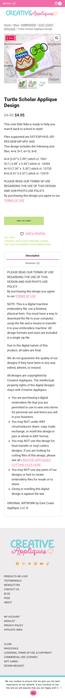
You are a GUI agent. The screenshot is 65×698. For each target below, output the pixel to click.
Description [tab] (32, 255)
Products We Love (16, 576)
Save (11, 38)
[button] (57, 38)
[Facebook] (17, 564)
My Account (12, 616)
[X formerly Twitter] (29, 564)
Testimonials (13, 580)
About (8, 602)
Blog (7, 593)
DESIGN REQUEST (14, 665)
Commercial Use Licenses (21, 657)
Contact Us (11, 589)
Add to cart (24, 221)
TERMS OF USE (14, 200)
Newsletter (12, 585)
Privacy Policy (13, 625)
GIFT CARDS (11, 661)
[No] (60, 687)
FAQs (7, 598)
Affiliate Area (13, 629)
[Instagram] (23, 564)
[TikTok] (48, 564)
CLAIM (8, 644)
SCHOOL (44, 241)
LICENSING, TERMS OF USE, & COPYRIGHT (28, 652)
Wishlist (9, 621)
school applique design (40, 244)
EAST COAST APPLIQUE (27, 241)
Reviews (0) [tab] (33, 263)
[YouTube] (41, 564)
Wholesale (11, 648)
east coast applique (19, 244)
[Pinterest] (35, 564)
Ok (33, 693)
